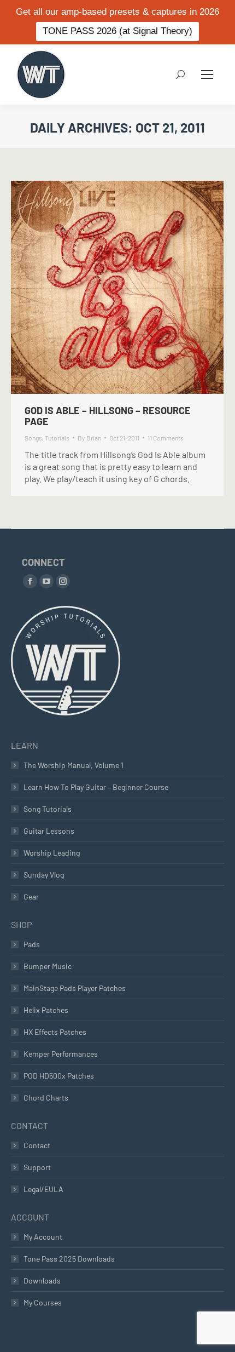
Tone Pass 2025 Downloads (69, 1258)
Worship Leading (52, 852)
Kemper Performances (61, 1053)
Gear (31, 896)
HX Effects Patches (55, 1031)
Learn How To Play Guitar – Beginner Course (96, 787)
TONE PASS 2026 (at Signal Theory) (117, 31)
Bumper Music (48, 966)
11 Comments (166, 438)
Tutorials (57, 438)
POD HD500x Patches (59, 1075)
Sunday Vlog (44, 874)
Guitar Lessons (49, 830)
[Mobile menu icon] (207, 74)
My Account (43, 1236)
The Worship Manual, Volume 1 (74, 765)
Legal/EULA (43, 1189)
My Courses (43, 1302)
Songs (33, 438)
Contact (37, 1145)
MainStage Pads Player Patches (75, 988)
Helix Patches (46, 1010)
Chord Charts (46, 1097)
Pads (32, 944)
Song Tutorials (48, 809)
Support (37, 1167)
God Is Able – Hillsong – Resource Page (108, 415)
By (89, 438)
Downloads (42, 1280)
